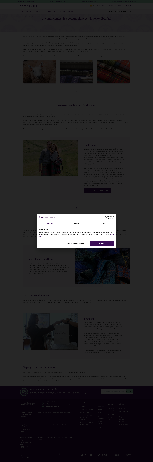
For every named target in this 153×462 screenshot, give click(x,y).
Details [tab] (76, 223)
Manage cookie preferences (75, 243)
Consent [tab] (50, 223)
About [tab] (103, 223)
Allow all (101, 243)
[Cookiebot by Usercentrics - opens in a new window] (106, 217)
